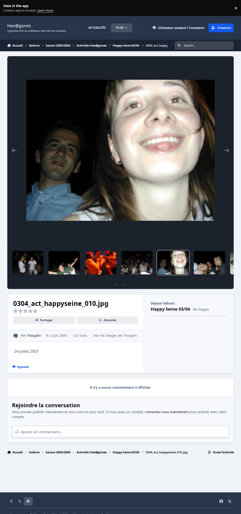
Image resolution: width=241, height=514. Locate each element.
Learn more (9, 8)
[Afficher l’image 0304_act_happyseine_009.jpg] (137, 262)
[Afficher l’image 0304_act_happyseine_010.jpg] (173, 262)
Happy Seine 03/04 (170, 309)
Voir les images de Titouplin (115, 335)
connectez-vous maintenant (167, 412)
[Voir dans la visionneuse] (120, 150)
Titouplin (34, 335)
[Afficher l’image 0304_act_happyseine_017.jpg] (28, 262)
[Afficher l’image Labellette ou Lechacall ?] (100, 262)
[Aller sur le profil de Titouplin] (15, 335)
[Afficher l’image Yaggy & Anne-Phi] (64, 262)
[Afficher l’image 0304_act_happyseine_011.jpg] (209, 262)
